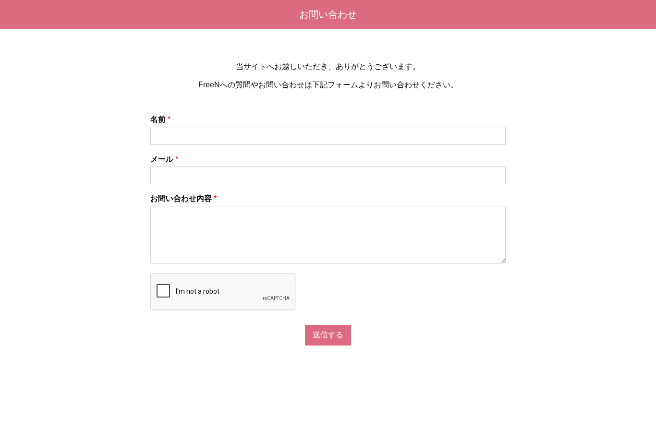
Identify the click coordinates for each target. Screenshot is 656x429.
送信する (328, 335)
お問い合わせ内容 (183, 198)
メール (164, 159)
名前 (160, 119)
